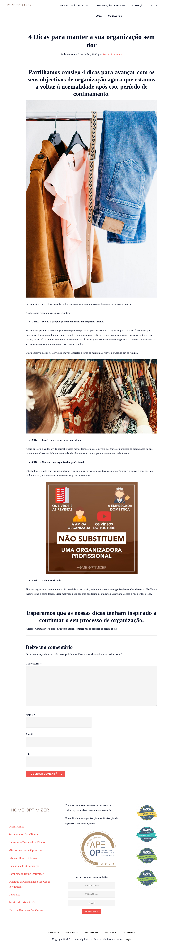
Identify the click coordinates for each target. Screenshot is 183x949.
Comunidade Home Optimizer (26, 873)
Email (30, 734)
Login (128, 939)
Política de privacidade (22, 902)
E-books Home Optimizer (23, 858)
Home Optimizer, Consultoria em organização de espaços (18, 5)
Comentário (34, 663)
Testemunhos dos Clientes (24, 834)
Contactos (14, 894)
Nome (30, 714)
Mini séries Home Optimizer (25, 850)
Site (28, 754)
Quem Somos (16, 826)
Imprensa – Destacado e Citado (27, 842)
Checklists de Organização (24, 865)
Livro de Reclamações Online (26, 910)
